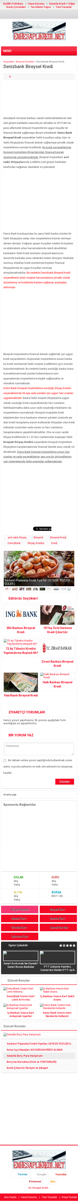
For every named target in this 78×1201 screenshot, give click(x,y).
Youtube (60, 1174)
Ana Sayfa (10, 1197)
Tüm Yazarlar (63, 7)
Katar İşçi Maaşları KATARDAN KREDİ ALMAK (35, 1049)
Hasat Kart (18, 918)
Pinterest (35, 1181)
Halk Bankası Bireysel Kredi (57, 684)
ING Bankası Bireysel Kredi (21, 630)
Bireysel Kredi (58, 537)
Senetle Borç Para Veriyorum (24, 1055)
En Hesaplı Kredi (38, 1187)
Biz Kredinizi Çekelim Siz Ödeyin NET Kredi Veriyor (34, 962)
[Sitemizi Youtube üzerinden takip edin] (39, 15)
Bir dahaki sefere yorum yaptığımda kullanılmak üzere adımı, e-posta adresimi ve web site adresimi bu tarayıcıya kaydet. (37, 766)
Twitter (22, 1174)
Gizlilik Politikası (13, 3)
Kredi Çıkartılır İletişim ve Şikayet (27, 1067)
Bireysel (38, 537)
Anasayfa (8, 61)
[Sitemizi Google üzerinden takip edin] (32, 15)
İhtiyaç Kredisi (36, 543)
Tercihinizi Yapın (40, 7)
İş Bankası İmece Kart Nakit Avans (57, 998)
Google (41, 1174)
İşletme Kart (19, 936)
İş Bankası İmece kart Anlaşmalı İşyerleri (20, 1014)
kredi (54, 543)
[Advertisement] (39, 98)
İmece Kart (57, 918)
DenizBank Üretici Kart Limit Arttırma (21, 998)
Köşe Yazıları (20, 909)
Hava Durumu (36, 3)
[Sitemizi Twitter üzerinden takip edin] (26, 15)
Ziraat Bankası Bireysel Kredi (57, 663)
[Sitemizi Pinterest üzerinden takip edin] (46, 15)
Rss (53, 1181)
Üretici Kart (19, 927)
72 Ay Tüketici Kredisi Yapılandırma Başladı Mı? (21, 650)
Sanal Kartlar (59, 927)
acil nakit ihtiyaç (17, 537)
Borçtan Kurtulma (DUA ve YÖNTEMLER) (31, 1061)
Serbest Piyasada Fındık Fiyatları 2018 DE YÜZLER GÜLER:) (41, 1043)
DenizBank (14, 543)
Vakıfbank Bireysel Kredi (21, 695)
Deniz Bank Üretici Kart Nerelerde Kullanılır (57, 1014)
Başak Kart (57, 909)
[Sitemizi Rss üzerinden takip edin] (52, 15)
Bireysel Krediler (25, 61)
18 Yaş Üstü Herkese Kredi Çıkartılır (57, 630)
